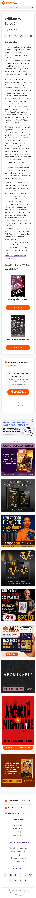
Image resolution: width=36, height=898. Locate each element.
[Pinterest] (20, 880)
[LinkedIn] (15, 880)
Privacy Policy (18, 828)
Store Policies (18, 835)
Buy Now (18, 307)
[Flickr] (25, 880)
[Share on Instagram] (10, 36)
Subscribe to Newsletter (18, 848)
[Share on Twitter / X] (26, 36)
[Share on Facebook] (5, 36)
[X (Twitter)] (20, 875)
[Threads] (25, 875)
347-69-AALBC (19, 861)
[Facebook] (15, 875)
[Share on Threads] (15, 36)
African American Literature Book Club (18, 893)
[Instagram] (5, 875)
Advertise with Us (18, 851)
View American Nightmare (19, 747)
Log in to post (11, 366)
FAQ (18, 855)
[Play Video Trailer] (18, 720)
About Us (18, 825)
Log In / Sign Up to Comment (18, 392)
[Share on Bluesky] (21, 36)
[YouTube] (10, 875)
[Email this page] (31, 36)
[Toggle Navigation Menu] (33, 3)
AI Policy (18, 832)
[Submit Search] (31, 8)
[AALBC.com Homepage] (11, 3)
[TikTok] (10, 880)
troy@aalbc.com (19, 858)
